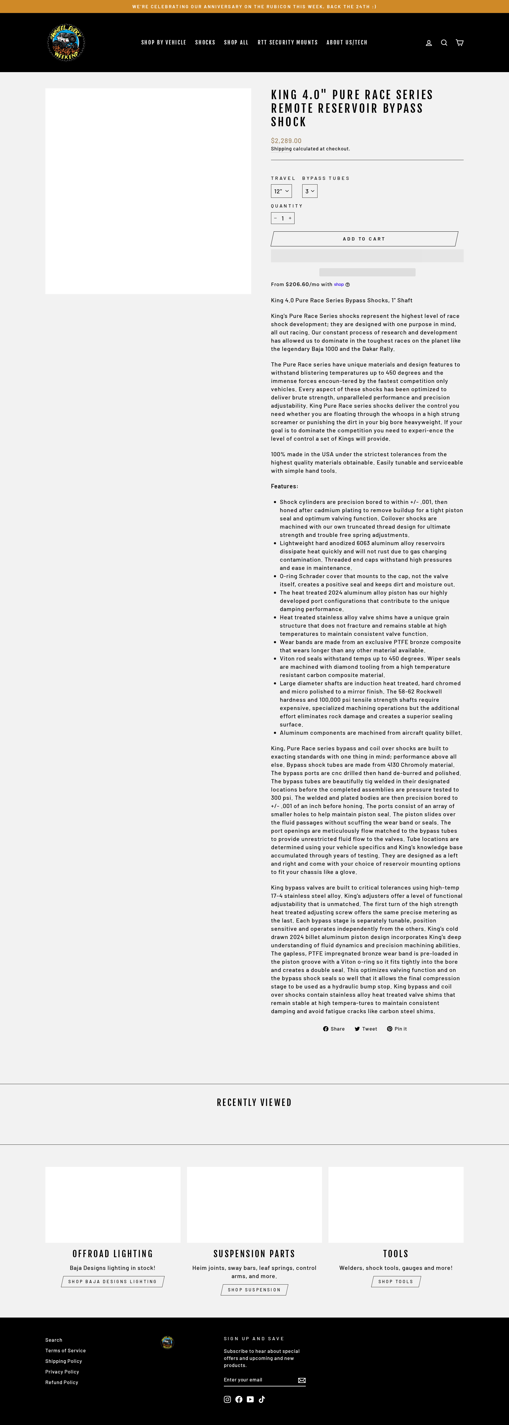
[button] (367, 255)
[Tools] (396, 1205)
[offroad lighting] (113, 1205)
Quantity (287, 205)
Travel (283, 178)
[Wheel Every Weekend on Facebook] (238, 1399)
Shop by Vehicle (164, 42)
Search (53, 1340)
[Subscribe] (302, 1380)
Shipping (281, 148)
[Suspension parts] (254, 1205)
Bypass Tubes (326, 178)
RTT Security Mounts (288, 42)
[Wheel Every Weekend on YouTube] (250, 1399)
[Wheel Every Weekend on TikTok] (261, 1399)
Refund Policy (61, 1382)
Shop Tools (396, 1281)
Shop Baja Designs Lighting (112, 1281)
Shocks (205, 42)
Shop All (236, 42)
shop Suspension (254, 1289)
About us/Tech (347, 42)
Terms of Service (65, 1350)
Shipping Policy (63, 1361)
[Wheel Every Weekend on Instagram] (227, 1399)
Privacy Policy (62, 1371)
